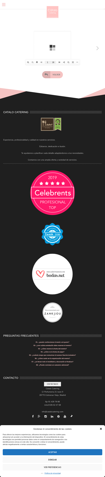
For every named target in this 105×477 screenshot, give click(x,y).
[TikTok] (71, 416)
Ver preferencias (52, 467)
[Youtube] (65, 416)
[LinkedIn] (52, 416)
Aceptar (52, 452)
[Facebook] (33, 416)
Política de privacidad (53, 473)
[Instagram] (45, 416)
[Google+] (39, 416)
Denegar (52, 460)
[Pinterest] (58, 416)
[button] (101, 428)
